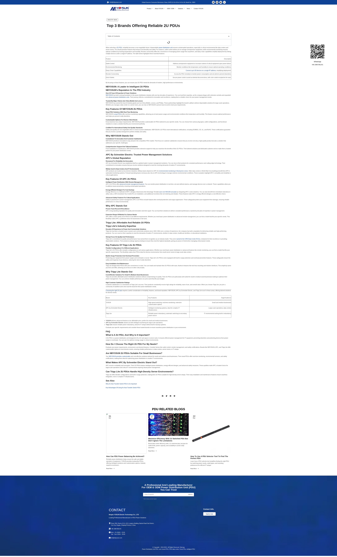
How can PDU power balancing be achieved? (125, 456)
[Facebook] (213, 2)
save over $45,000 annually (167, 192)
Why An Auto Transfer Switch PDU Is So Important (121, 384)
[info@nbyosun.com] (110, 538)
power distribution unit (165, 47)
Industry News (112, 19)
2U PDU (119, 47)
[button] (228, 36)
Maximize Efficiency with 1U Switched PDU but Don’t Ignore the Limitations (168, 440)
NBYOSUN (109, 95)
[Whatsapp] (224, 2)
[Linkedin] (217, 2)
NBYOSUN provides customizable (119, 356)
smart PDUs (118, 114)
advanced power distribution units (118, 97)
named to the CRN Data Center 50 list (188, 239)
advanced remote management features (132, 184)
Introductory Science (112, 451)
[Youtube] (220, 2)
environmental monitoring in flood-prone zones (173, 171)
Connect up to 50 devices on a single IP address (201, 70)
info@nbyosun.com (116, 538)
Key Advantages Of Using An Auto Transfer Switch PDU (123, 387)
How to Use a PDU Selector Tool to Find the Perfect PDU (209, 457)
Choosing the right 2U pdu (114, 290)
